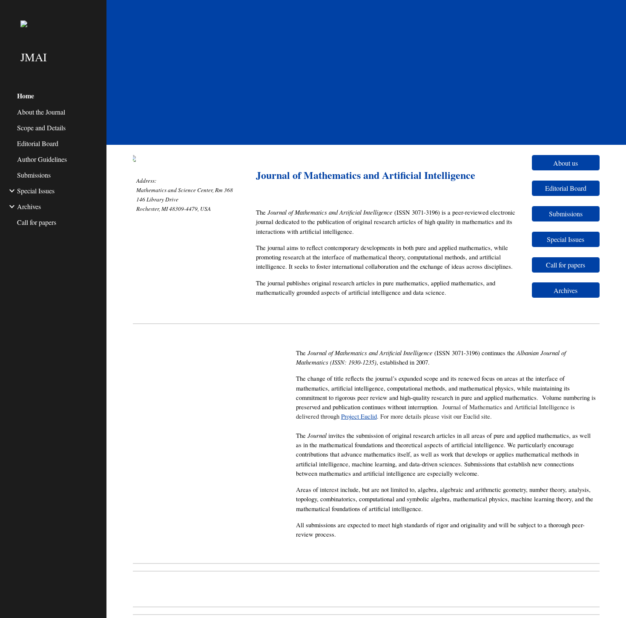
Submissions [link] (34, 174)
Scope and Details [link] (41, 127)
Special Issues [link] (36, 190)
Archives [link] (29, 206)
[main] (187, 194)
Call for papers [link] (36, 222)
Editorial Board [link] (37, 143)
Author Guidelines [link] (42, 159)
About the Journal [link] (41, 111)
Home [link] (25, 96)
